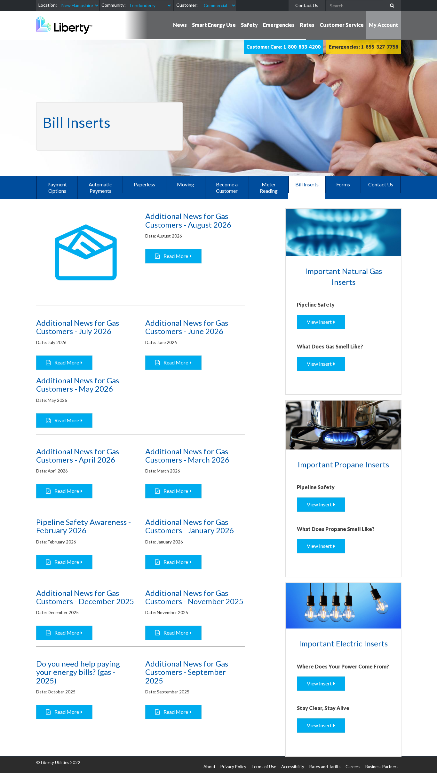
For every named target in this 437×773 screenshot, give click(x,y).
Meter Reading (269, 187)
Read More (174, 256)
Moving (185, 184)
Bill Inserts (307, 184)
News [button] (180, 25)
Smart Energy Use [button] (214, 25)
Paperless (144, 184)
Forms (343, 184)
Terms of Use (263, 766)
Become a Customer (227, 187)
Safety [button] (249, 25)
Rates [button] (307, 25)
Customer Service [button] (342, 25)
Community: (113, 5)
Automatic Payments (100, 187)
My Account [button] (383, 25)
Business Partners (381, 766)
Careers (353, 766)
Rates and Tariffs (324, 766)
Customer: (187, 5)
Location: (47, 5)
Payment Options (57, 187)
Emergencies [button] (279, 25)
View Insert (319, 322)
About (209, 766)
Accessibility (292, 766)
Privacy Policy (233, 766)
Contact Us (306, 5)
